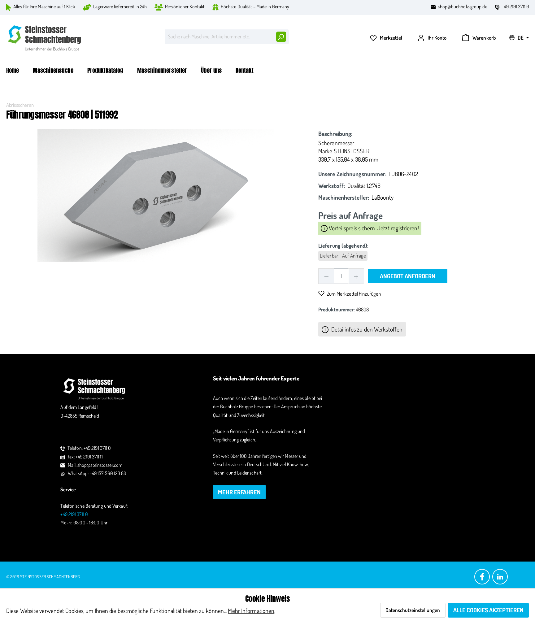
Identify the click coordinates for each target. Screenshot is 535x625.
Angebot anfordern (407, 276)
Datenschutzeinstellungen (412, 610)
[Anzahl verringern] (326, 276)
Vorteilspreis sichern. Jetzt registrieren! (373, 228)
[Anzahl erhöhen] (356, 276)
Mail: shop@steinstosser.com (95, 465)
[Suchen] (280, 36)
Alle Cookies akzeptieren (488, 610)
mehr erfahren (239, 492)
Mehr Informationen (251, 610)
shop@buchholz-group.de (462, 6)
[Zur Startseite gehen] (45, 38)
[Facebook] (482, 576)
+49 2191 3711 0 (515, 6)
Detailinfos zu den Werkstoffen (366, 329)
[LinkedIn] (500, 576)
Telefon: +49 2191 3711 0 (89, 448)
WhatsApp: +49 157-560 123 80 (97, 473)
